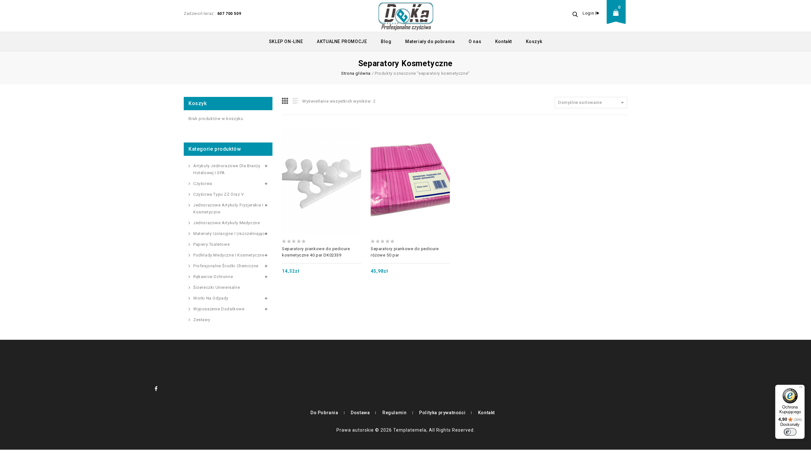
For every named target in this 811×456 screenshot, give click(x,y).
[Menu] (801, 388)
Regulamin (394, 412)
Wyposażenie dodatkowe (219, 309)
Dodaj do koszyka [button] (322, 165)
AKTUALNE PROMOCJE (342, 41)
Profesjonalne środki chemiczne (226, 265)
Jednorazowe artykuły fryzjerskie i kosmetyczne (228, 208)
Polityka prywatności (442, 412)
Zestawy (201, 319)
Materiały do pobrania (430, 41)
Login (589, 13)
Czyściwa (202, 183)
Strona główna (356, 73)
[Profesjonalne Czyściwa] (406, 16)
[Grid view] (285, 101)
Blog (386, 41)
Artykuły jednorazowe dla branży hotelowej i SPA (226, 169)
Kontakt (503, 41)
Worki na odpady (210, 298)
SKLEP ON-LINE (286, 41)
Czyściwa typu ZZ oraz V (218, 194)
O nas (475, 41)
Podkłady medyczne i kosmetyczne (229, 255)
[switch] (790, 432)
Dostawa (360, 412)
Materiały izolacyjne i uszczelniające (230, 233)
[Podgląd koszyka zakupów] (617, 18)
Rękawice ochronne (213, 276)
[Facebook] (156, 388)
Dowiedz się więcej (410, 165)
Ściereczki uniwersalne (216, 287)
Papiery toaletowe (211, 244)
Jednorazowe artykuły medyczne (226, 222)
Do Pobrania (324, 412)
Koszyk (534, 41)
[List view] (294, 101)
